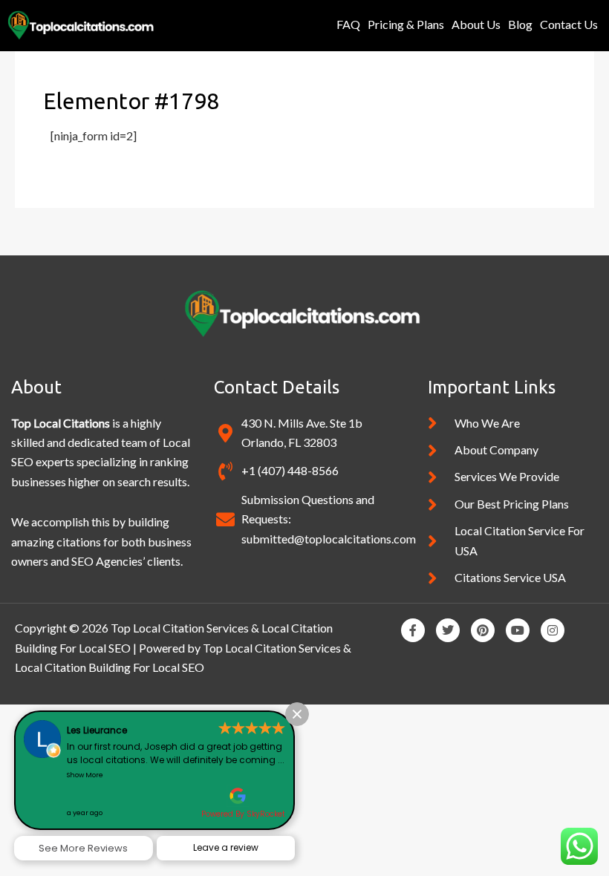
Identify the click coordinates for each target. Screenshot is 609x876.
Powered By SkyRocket (243, 814)
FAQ (348, 24)
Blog (520, 24)
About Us (476, 24)
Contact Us (569, 24)
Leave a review (225, 847)
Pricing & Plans (406, 24)
